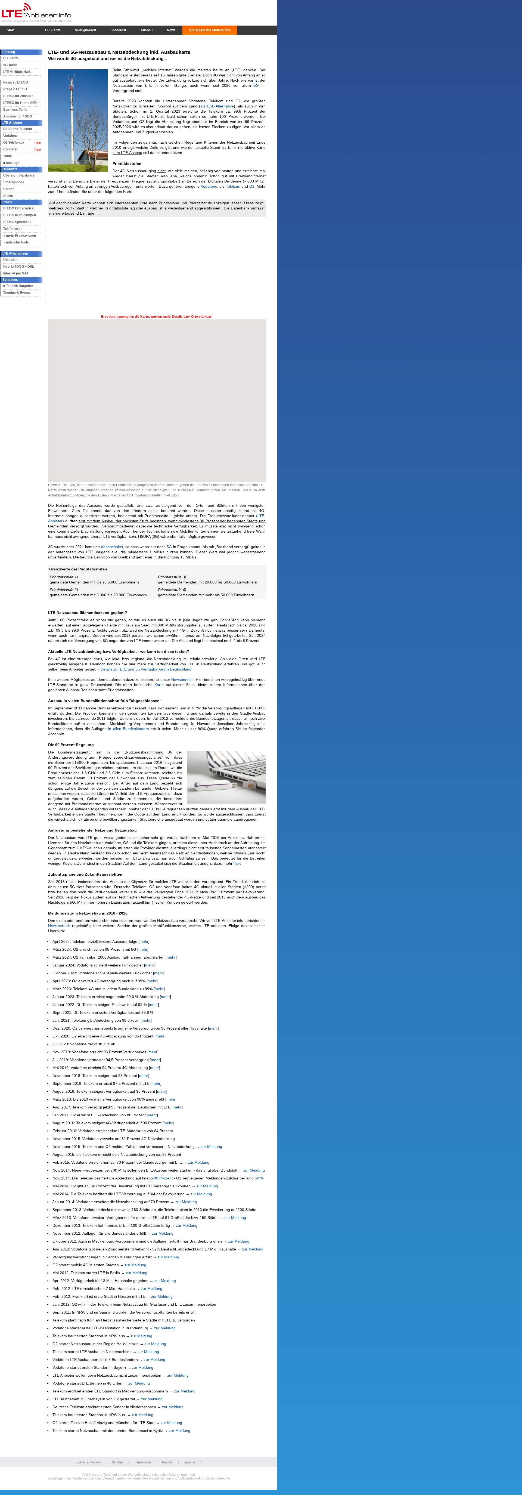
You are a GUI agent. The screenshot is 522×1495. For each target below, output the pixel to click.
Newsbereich (182, 679)
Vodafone (10, 136)
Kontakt (117, 1462)
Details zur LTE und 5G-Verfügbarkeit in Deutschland (146, 669)
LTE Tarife (10, 58)
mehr (143, 941)
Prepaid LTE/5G (15, 89)
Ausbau (147, 30)
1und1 (8, 156)
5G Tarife (10, 65)
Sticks (8, 196)
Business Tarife (15, 110)
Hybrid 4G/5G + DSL (18, 266)
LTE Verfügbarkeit (17, 72)
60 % (259, 1178)
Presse (167, 1462)
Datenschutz (193, 1462)
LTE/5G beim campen (19, 215)
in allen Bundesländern (128, 729)
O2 (251, 186)
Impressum (143, 1462)
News (171, 30)
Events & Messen (88, 1462)
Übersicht (10, 260)
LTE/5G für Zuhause (18, 96)
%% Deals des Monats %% (210, 30)
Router (8, 189)
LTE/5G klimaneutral (18, 208)
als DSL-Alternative (217, 106)
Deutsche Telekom (17, 129)
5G (256, 85)
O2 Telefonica (13, 142)
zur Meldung (211, 1146)
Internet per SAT (15, 273)
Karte (159, 684)
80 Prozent (163, 1178)
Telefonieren (12, 229)
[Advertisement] (157, 265)
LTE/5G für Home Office (21, 103)
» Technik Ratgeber (18, 286)
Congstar (10, 149)
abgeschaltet (112, 547)
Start (10, 30)
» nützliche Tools (16, 242)
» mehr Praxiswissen (19, 235)
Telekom (233, 186)
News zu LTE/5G (15, 82)
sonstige (12, 163)
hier (237, 863)
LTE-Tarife (53, 30)
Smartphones (13, 182)
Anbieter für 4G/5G (17, 116)
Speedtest (118, 30)
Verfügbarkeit (85, 30)
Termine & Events (17, 293)
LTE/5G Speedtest (17, 222)
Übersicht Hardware (19, 175)
